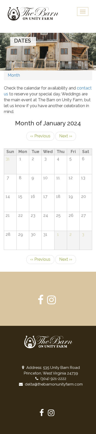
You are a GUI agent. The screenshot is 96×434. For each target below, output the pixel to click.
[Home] (33, 14)
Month (14, 75)
